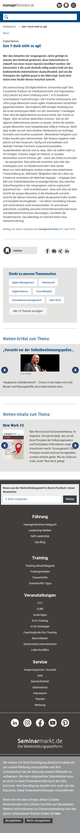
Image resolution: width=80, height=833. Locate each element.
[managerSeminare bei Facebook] (40, 722)
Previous (4, 370)
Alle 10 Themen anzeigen (28, 311)
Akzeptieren (13, 820)
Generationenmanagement (26, 300)
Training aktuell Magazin (40, 565)
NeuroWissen (40, 638)
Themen (40, 699)
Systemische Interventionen (40, 644)
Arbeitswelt (48, 282)
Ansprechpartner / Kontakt (40, 669)
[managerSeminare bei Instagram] (27, 722)
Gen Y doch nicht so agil (34, 26)
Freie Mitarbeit (44, 291)
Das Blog (40, 542)
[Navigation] (74, 5)
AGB (40, 675)
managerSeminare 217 (50, 229)
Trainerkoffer (40, 577)
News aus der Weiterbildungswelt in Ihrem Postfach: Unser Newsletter (39, 489)
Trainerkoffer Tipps (40, 583)
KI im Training (40, 620)
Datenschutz (40, 687)
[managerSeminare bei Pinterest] (65, 722)
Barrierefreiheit (40, 681)
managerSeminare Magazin (40, 524)
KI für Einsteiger (40, 626)
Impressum (40, 693)
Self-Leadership (40, 536)
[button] (20, 251)
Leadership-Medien (40, 530)
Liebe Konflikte (40, 649)
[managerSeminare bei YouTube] (53, 722)
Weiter (70, 499)
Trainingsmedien (40, 571)
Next (75, 370)
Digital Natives (20, 291)
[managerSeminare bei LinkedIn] (15, 722)
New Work (55, 300)
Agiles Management (23, 282)
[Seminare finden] (40, 743)
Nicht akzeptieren (38, 820)
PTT (40, 603)
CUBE (40, 608)
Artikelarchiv (9, 26)
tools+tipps (40, 614)
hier (58, 813)
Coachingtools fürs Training (40, 632)
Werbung (40, 705)
